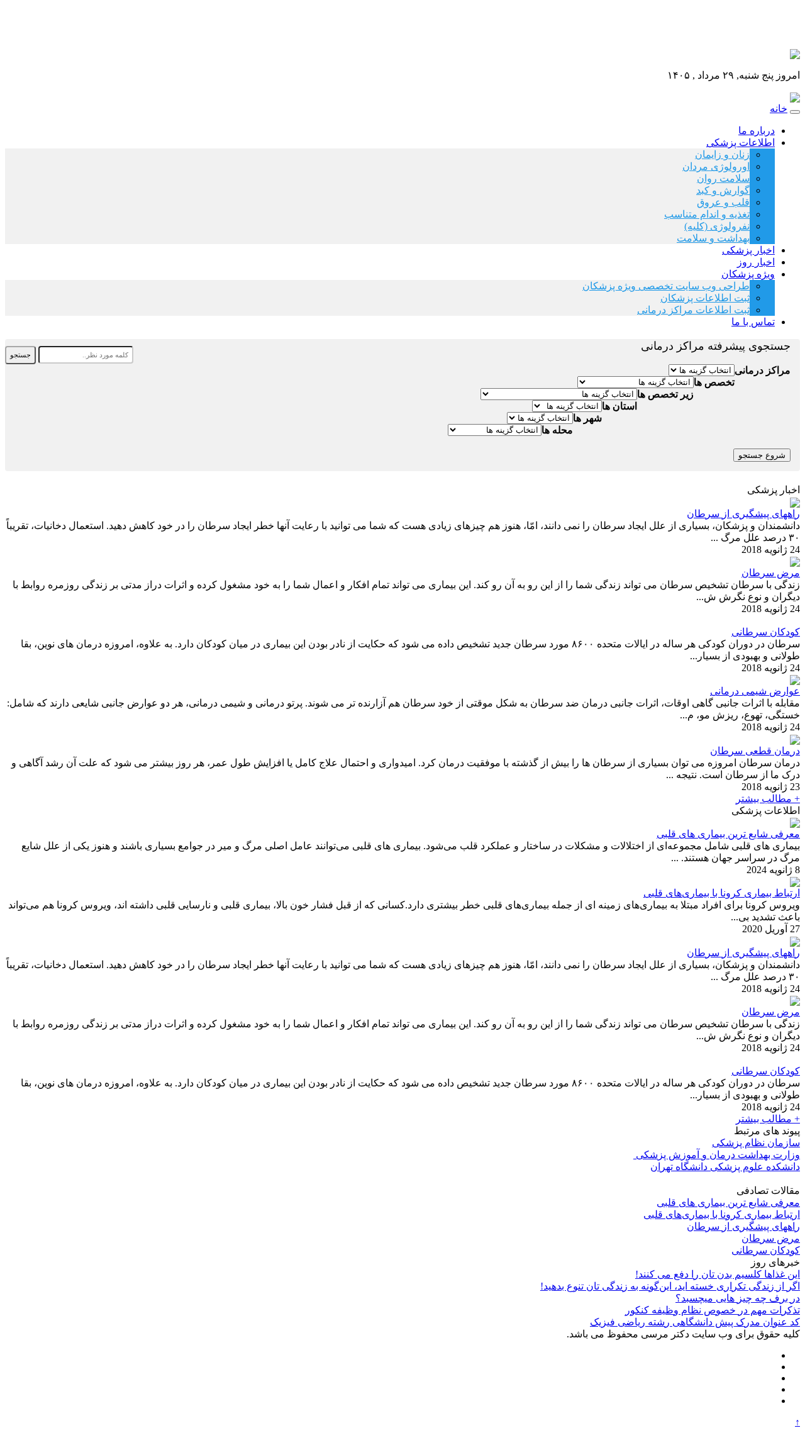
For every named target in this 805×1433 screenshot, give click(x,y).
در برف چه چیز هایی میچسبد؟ (737, 1298)
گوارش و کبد (723, 190)
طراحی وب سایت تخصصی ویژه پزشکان (666, 286)
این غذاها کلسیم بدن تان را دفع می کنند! (717, 1274)
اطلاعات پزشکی (740, 142)
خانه (778, 108)
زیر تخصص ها (665, 394)
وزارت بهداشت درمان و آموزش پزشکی (716, 1154)
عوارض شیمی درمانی (755, 691)
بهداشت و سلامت (713, 238)
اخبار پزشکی (748, 250)
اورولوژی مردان (716, 166)
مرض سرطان (770, 572)
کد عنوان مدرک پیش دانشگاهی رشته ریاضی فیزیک (695, 1322)
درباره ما (756, 130)
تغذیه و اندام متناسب (707, 214)
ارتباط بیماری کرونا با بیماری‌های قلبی (721, 893)
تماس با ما (753, 321)
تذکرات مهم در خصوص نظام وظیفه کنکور (712, 1310)
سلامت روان (723, 178)
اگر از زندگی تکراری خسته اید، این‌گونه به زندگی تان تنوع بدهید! (670, 1286)
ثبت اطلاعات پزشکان (705, 298)
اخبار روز (756, 262)
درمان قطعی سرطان (755, 750)
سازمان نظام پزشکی (756, 1142)
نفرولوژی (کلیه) (717, 226)
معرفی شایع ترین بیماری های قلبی (728, 833)
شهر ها (587, 418)
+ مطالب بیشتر (768, 798)
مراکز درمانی (763, 370)
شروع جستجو (762, 455)
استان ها (619, 406)
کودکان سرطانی (765, 632)
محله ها (557, 430)
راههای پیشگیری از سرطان (743, 513)
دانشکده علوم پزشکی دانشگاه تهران (725, 1166)
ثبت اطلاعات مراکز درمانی (693, 309)
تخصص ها (714, 382)
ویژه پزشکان (748, 274)
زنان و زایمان (722, 154)
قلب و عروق (723, 202)
